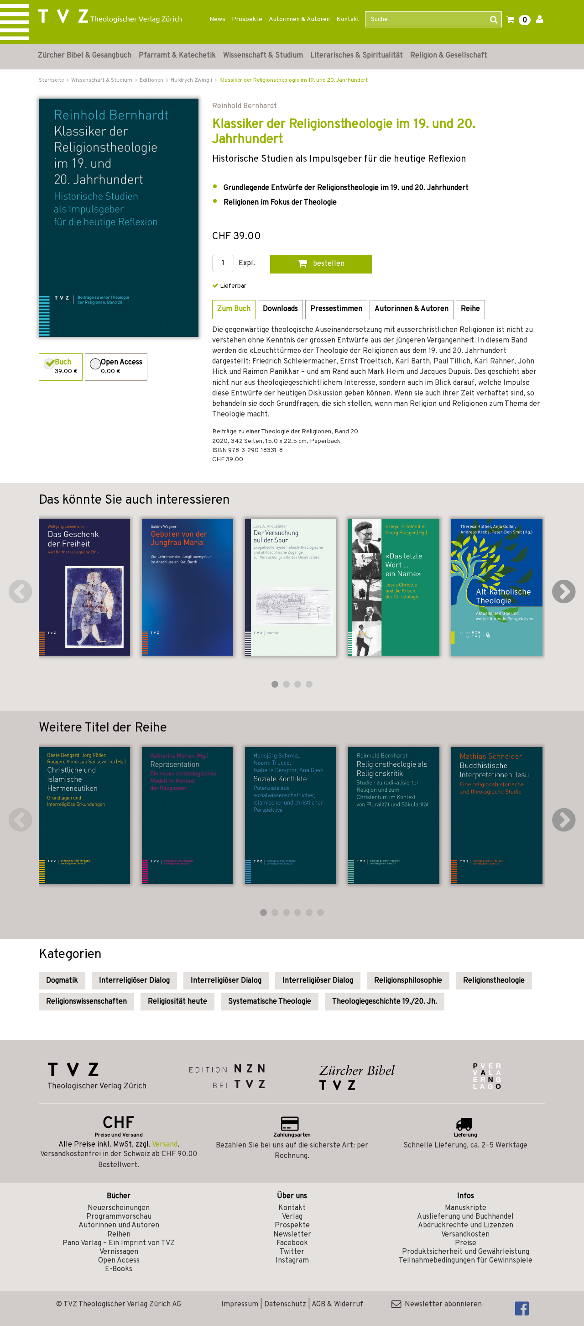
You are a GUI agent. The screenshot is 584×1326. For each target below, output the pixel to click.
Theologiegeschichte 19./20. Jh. (384, 1001)
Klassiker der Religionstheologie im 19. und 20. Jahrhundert (293, 80)
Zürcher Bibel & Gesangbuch (84, 55)
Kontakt (348, 19)
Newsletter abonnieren (441, 1304)
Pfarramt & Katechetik (177, 55)
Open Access (119, 1260)
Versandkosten (465, 1234)
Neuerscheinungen (119, 1208)
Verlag (292, 1216)
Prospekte (247, 19)
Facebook (292, 1243)
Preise (465, 1243)
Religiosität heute (177, 1001)
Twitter (292, 1252)
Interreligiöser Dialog (134, 980)
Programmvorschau (118, 1216)
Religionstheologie (494, 980)
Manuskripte (465, 1208)
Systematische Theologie (269, 1001)
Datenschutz (285, 1304)
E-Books (118, 1269)
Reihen (118, 1234)
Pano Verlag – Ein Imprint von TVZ (119, 1243)
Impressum (239, 1304)
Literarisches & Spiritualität (356, 55)
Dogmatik (62, 980)
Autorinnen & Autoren (299, 19)
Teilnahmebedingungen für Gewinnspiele (465, 1260)
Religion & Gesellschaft (448, 55)
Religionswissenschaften (86, 1001)
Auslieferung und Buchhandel (465, 1216)
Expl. (247, 263)
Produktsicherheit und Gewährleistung (465, 1252)
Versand (164, 1144)
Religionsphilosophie (408, 980)
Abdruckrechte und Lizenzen (465, 1225)
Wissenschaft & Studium (263, 55)
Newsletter (292, 1234)
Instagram (292, 1260)
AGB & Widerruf (337, 1304)
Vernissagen (118, 1252)
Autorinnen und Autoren (118, 1225)
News (217, 19)
